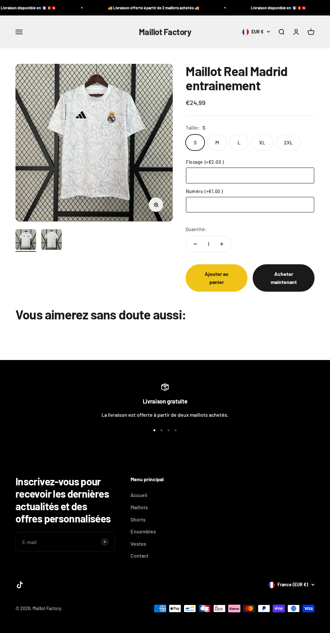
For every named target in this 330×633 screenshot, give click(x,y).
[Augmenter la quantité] (221, 244)
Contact (140, 555)
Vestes (138, 543)
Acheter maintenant (284, 278)
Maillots (139, 507)
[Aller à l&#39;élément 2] (51, 240)
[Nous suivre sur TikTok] (19, 584)
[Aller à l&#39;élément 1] (25, 240)
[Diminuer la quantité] (195, 244)
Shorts (138, 519)
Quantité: (196, 229)
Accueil (139, 495)
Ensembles (143, 531)
